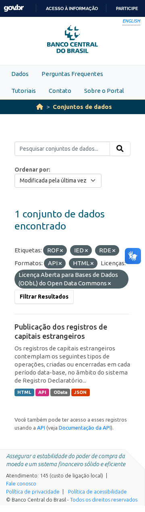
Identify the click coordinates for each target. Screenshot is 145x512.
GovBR (14, 8)
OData (60, 392)
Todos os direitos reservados (103, 499)
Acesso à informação (72, 8)
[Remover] (61, 250)
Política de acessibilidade (97, 491)
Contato (60, 90)
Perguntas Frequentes (72, 73)
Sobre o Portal (104, 90)
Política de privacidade (33, 491)
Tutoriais (23, 90)
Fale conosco (21, 483)
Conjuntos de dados (82, 106)
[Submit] (120, 148)
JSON (80, 392)
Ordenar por (31, 169)
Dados (20, 73)
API (42, 392)
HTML (24, 392)
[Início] (39, 106)
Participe (127, 8)
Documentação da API (85, 427)
